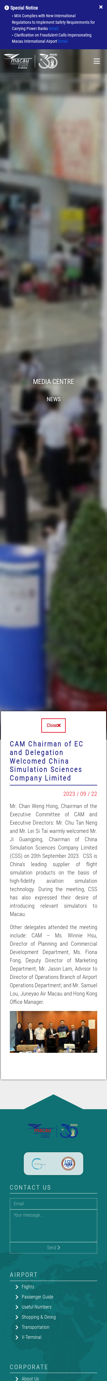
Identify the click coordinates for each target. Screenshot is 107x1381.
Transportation (35, 1327)
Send (52, 1247)
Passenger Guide (37, 1297)
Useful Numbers (36, 1307)
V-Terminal (31, 1337)
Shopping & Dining (39, 1317)
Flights (28, 1287)
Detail (53, 28)
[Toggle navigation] (96, 61)
